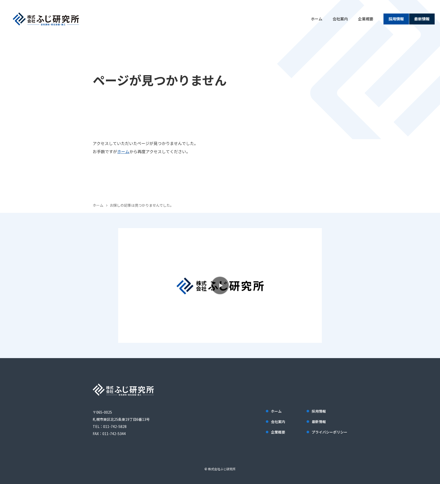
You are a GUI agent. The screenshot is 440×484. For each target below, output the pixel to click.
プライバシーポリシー (329, 432)
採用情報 (396, 18)
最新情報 (422, 18)
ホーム (316, 18)
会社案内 (340, 18)
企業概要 (365, 18)
